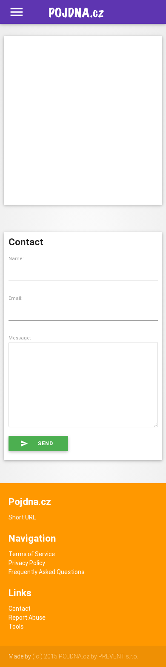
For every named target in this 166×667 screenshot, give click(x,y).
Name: (16, 258)
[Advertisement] (83, 119)
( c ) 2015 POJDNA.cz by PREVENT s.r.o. (85, 656)
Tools (16, 626)
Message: (20, 338)
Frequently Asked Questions (46, 572)
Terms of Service (32, 554)
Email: (16, 298)
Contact (20, 608)
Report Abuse (27, 617)
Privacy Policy (27, 563)
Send (36, 443)
